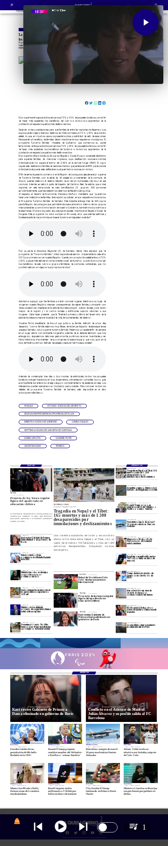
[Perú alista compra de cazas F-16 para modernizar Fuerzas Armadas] (121, 525)
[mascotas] (15, 592)
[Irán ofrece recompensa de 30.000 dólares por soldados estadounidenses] (121, 593)
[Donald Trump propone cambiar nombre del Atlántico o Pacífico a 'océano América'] (121, 507)
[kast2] (15, 540)
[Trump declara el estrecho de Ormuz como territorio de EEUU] (121, 576)
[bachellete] (15, 558)
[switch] (107, 827)
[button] (28, 406)
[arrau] (15, 610)
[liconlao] (15, 575)
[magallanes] (121, 490)
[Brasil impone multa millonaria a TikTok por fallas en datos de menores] (121, 559)
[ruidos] (15, 627)
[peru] (121, 627)
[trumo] (121, 610)
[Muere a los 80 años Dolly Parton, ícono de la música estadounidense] (121, 542)
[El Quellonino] (12, 6)
